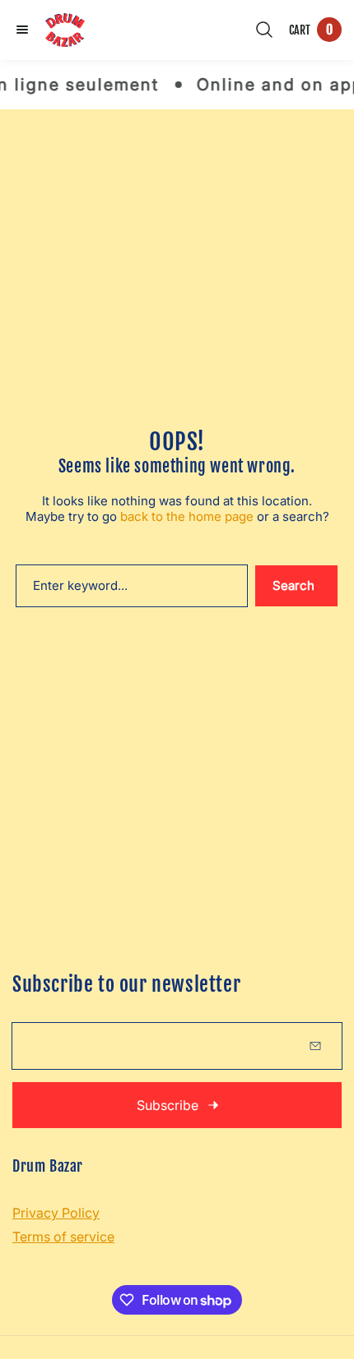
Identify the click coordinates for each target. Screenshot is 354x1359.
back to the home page (187, 516)
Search (293, 585)
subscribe (167, 1105)
